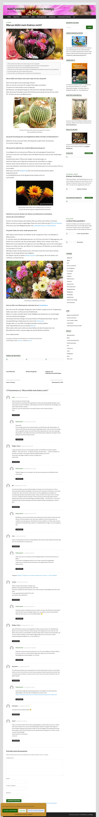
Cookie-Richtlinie (18, 814)
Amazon (30, 340)
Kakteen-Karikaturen (74, 176)
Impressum (25, 814)
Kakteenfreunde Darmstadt (74, 325)
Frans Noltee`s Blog (72, 320)
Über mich (16, 17)
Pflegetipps (25, 17)
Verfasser (20, 340)
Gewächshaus (43, 305)
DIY (74, 17)
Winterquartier (30, 255)
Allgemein (8, 22)
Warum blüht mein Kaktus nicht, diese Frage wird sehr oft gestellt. (24, 63)
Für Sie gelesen (69, 218)
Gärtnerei (40, 321)
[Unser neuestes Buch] (71, 233)
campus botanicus (71, 317)
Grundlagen (70, 271)
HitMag (91, 814)
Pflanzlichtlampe (56, 223)
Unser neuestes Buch (83, 233)
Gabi (13, 397)
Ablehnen (22, 810)
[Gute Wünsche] (15, 364)
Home (9, 17)
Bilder (68, 260)
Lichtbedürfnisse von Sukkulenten (44, 225)
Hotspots (69, 273)
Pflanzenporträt (71, 286)
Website (8, 792)
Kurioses (76, 174)
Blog (68, 337)
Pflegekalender (71, 289)
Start (68, 356)
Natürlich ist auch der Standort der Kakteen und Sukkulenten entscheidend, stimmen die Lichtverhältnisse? (33, 69)
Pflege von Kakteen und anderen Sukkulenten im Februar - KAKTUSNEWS (37, 575)
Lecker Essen (70, 284)
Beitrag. (33, 325)
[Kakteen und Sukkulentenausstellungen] (54, 364)
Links (33, 17)
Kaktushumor (69, 174)
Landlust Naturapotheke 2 (75, 221)
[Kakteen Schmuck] (71, 189)
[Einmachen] (71, 242)
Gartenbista (70, 323)
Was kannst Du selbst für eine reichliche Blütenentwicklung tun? (23, 67)
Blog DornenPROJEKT (73, 315)
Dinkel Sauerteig (71, 343)
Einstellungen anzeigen (36, 810)
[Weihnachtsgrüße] (34, 364)
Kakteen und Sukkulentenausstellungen (53, 372)
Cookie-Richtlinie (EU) (64, 17)
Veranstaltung (70, 302)
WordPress (84, 814)
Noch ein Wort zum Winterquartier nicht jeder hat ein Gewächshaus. (24, 73)
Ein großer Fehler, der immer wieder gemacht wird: (20, 71)
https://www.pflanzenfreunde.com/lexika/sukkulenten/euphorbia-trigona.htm (36, 694)
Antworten (16, 415)
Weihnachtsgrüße (31, 371)
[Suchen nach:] (79, 27)
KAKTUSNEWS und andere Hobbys (30, 9)
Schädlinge (70, 294)
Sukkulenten (70, 297)
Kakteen (69, 276)
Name (8, 778)
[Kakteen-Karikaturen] (79, 164)
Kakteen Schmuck (82, 189)
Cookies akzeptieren (10, 810)
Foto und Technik (71, 265)
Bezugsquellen (41, 17)
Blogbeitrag (23, 171)
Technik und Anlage (72, 300)
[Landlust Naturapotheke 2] (79, 209)
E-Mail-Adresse (11, 785)
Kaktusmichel (19, 421)
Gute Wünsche (10, 371)
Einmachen (80, 242)
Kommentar (10, 758)
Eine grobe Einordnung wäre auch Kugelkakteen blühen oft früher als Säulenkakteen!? (28, 65)
